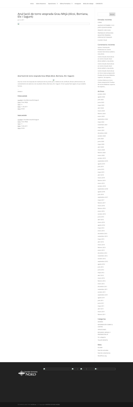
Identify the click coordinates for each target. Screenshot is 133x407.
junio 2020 (101, 141)
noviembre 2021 (102, 125)
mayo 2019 (101, 172)
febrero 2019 (101, 180)
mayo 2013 (101, 239)
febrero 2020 (101, 152)
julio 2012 (101, 267)
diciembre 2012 (102, 253)
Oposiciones (52, 3)
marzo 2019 (101, 178)
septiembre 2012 (103, 261)
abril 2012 (101, 275)
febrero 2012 (101, 281)
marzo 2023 (101, 111)
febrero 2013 (101, 247)
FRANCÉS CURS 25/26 (104, 30)
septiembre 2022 (103, 119)
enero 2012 (101, 284)
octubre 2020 (102, 136)
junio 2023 (101, 102)
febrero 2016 (101, 208)
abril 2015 (101, 219)
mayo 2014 (101, 228)
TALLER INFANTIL (103, 340)
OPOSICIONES (102, 329)
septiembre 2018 (103, 189)
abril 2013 (101, 242)
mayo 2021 (101, 127)
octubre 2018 (102, 186)
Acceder (100, 347)
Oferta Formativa (65, 3)
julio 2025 (101, 99)
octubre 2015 (102, 214)
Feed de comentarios (104, 353)
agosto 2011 (101, 298)
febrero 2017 (101, 203)
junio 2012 (101, 270)
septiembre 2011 (103, 295)
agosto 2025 (101, 97)
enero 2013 (101, 250)
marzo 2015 (101, 222)
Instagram (78, 3)
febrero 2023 (101, 113)
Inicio (32, 3)
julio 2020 (101, 138)
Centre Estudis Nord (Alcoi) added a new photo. (106, 52)
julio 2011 (101, 300)
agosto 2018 (101, 192)
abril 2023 (101, 108)
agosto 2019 (101, 164)
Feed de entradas (103, 350)
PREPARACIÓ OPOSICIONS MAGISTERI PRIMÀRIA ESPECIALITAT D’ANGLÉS (105, 35)
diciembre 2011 (102, 286)
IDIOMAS (100, 322)
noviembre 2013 (102, 236)
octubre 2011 (102, 292)
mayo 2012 (101, 272)
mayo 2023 (101, 105)
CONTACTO (99, 3)
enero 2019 (101, 183)
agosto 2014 (101, 225)
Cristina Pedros (102, 80)
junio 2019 (101, 169)
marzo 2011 (101, 311)
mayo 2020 (101, 144)
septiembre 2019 (103, 161)
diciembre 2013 (102, 233)
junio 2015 (101, 217)
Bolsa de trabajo (88, 3)
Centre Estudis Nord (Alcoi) (106, 57)
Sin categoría (102, 337)
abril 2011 (101, 309)
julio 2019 (101, 166)
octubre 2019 (102, 158)
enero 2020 (101, 155)
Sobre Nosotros (41, 3)
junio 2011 (101, 303)
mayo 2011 (101, 306)
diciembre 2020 (102, 133)
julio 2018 (101, 194)
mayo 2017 (101, 200)
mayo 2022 (101, 122)
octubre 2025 (102, 94)
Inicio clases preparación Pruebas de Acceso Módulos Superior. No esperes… (106, 75)
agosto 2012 (101, 264)
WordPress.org (102, 356)
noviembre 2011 (102, 289)
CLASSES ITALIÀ (102, 40)
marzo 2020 (101, 150)
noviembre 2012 (102, 256)
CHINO (100, 22)
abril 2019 (101, 175)
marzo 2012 (101, 278)
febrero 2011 (101, 314)
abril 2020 (101, 147)
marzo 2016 (101, 205)
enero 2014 (101, 231)
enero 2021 (101, 130)
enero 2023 (101, 116)
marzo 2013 (101, 245)
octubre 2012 (102, 258)
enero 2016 (101, 211)
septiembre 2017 (103, 197)
